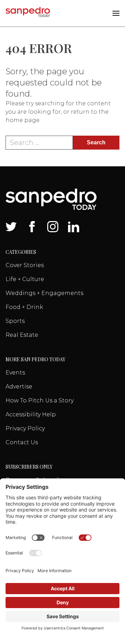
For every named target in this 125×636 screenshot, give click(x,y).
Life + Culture (25, 279)
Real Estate (22, 335)
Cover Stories (25, 265)
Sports (15, 321)
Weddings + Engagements (44, 293)
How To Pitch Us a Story (40, 400)
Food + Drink (24, 307)
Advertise (19, 386)
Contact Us (22, 442)
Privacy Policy (25, 428)
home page (23, 120)
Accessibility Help (31, 414)
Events (15, 372)
